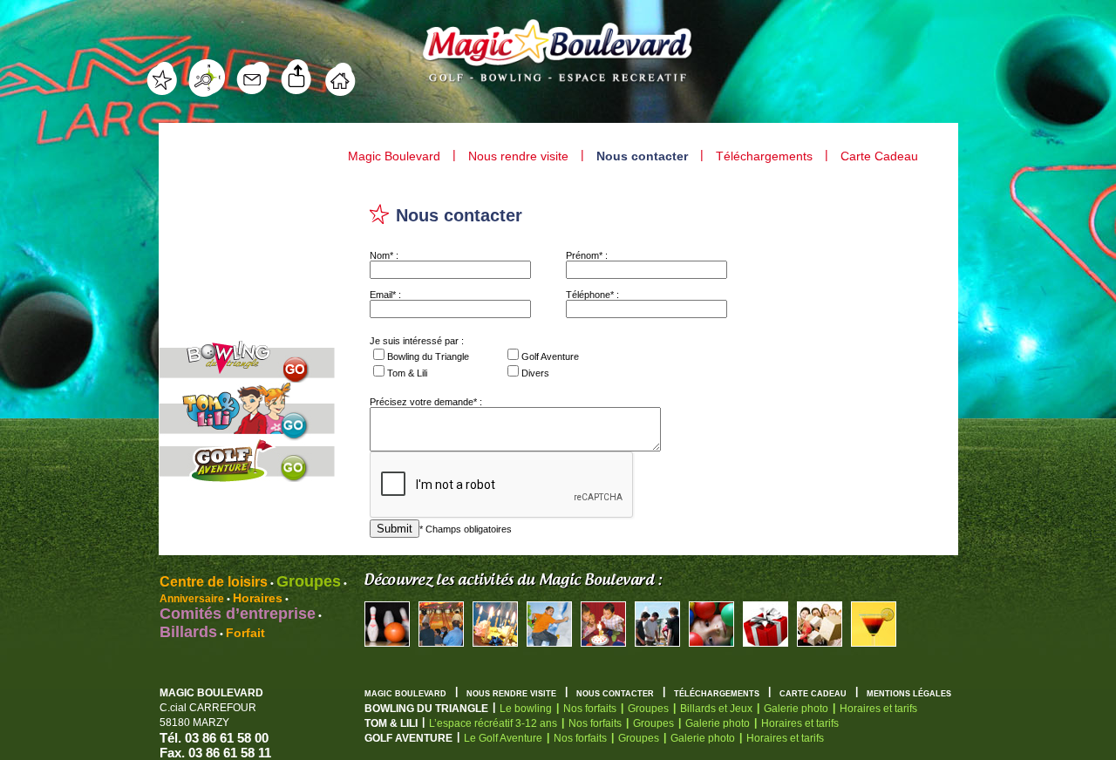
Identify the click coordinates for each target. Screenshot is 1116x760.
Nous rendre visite (518, 156)
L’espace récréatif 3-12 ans (493, 723)
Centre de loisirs (214, 581)
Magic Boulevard (394, 156)
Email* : (385, 294)
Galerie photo (796, 708)
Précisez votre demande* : (426, 402)
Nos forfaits (589, 708)
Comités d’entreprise (238, 613)
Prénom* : (587, 255)
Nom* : (384, 255)
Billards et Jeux (716, 708)
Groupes (308, 581)
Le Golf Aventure (503, 738)
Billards (188, 632)
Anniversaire (192, 599)
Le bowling (526, 708)
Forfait (245, 633)
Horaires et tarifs (878, 708)
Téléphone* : (592, 294)
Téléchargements (764, 156)
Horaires (257, 598)
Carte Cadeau (879, 156)
